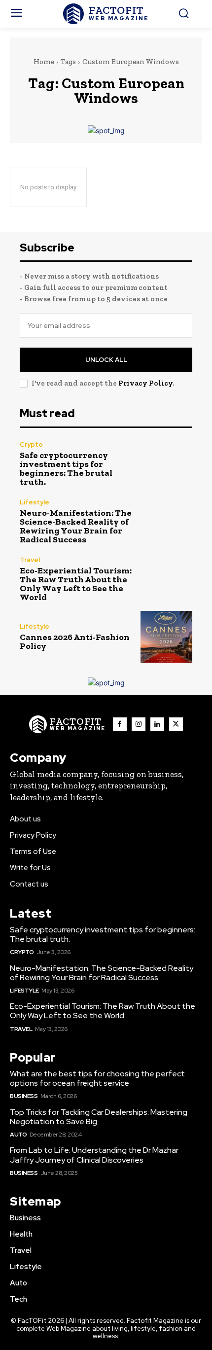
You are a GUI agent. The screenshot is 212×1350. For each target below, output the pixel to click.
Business (23, 1096)
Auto (18, 1134)
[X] (176, 724)
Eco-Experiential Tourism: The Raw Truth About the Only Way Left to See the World (76, 584)
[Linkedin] (157, 724)
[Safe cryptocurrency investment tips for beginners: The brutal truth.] (166, 464)
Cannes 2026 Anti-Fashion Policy (75, 641)
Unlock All (106, 359)
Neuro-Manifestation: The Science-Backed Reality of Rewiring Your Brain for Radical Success (76, 526)
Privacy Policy (145, 383)
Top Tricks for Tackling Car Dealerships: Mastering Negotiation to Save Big (98, 1117)
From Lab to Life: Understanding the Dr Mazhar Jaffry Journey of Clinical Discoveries (94, 1155)
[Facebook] (120, 724)
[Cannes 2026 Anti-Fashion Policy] (166, 637)
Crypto (31, 444)
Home (44, 61)
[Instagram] (138, 724)
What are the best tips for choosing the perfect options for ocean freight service (97, 1078)
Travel (30, 560)
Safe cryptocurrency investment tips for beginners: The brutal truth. (66, 468)
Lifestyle (34, 502)
